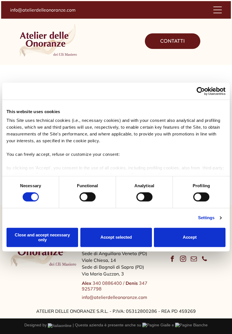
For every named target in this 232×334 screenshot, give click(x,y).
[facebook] (172, 259)
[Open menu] (217, 10)
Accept (190, 237)
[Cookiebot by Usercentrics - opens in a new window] (200, 91)
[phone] (204, 259)
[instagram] (183, 259)
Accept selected (116, 237)
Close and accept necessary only (42, 237)
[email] (193, 259)
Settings (206, 218)
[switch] (88, 197)
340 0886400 (102, 283)
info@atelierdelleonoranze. (38, 10)
